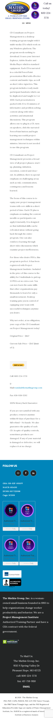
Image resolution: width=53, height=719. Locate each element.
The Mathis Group (22, 10)
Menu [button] (28, 23)
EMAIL (26, 686)
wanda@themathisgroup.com (28, 387)
